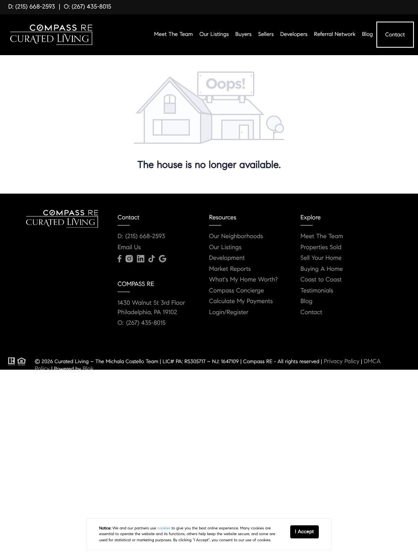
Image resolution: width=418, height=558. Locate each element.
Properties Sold (320, 247)
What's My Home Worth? (243, 279)
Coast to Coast (321, 279)
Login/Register (229, 312)
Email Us (129, 247)
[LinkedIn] (140, 259)
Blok (87, 368)
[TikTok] (151, 259)
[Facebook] (119, 259)
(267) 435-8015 (146, 323)
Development (227, 258)
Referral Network (335, 34)
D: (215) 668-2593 (31, 7)
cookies (163, 528)
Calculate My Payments (241, 301)
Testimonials (316, 291)
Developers (294, 34)
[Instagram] (129, 259)
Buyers (244, 34)
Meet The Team (173, 34)
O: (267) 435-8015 (87, 7)
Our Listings (214, 34)
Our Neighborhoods (236, 236)
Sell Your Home (321, 258)
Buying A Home (321, 269)
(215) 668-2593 (145, 236)
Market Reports (230, 269)
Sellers (265, 34)
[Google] (162, 259)
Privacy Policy (341, 361)
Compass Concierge (236, 291)
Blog (367, 34)
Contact (395, 34)
